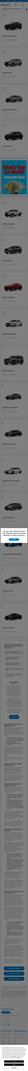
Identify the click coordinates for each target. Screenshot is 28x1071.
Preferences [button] (19, 1057)
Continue (14, 539)
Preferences (14, 1067)
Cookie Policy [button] (13, 1056)
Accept (14, 1061)
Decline (14, 1064)
